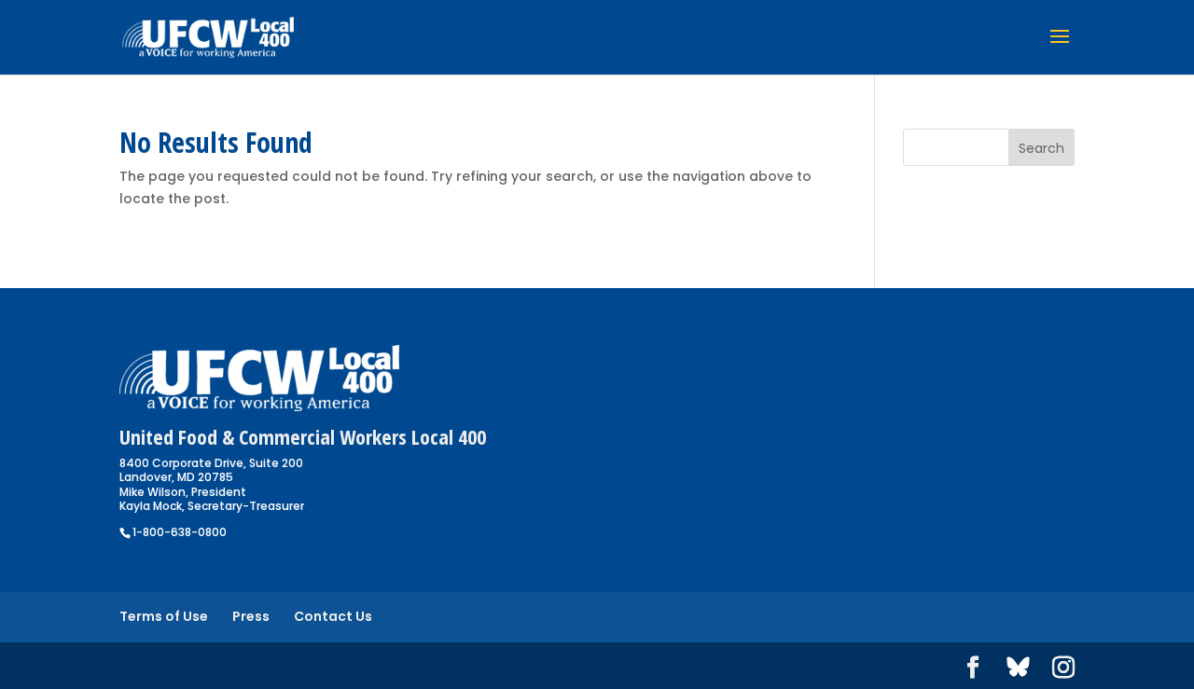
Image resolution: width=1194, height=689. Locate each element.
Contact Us (333, 616)
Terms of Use (163, 616)
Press (251, 616)
